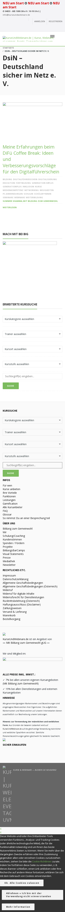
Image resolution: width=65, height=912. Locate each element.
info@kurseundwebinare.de (16, 14)
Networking (31, 190)
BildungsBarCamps (14, 550)
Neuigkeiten (47, 190)
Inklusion (28, 186)
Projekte (8, 546)
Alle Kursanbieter (12, 507)
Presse (7, 557)
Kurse (38, 186)
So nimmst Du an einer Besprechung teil (26, 518)
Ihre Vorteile (10, 492)
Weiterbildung (34, 197)
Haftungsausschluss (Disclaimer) (22, 604)
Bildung (7, 179)
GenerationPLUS (12, 186)
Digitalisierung (47, 179)
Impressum (9, 575)
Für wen (7, 485)
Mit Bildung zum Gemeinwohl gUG (26, 642)
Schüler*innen (42, 193)
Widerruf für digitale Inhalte (18, 593)
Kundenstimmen (12, 539)
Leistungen (9, 500)
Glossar (7, 514)
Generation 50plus (42, 183)
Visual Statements (13, 554)
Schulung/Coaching (14, 536)
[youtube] (34, 28)
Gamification (10, 503)
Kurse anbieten (11, 489)
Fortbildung (23, 183)
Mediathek (9, 561)
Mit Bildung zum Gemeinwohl (40, 201)
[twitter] (54, 28)
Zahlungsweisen (12, 608)
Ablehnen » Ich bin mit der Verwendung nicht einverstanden (28, 895)
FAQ (5, 511)
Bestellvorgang (11, 619)
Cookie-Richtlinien (42, 861)
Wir (4, 532)
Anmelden (39, 21)
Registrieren (55, 21)
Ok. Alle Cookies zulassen (21, 882)
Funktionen (9, 496)
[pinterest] (60, 28)
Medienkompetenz (13, 190)
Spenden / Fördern (13, 543)
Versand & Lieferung (15, 611)
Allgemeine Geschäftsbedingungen (23, 582)
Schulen (28, 193)
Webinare (19, 197)
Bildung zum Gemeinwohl (17, 528)
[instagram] (40, 28)
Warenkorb (9, 615)
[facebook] (47, 28)
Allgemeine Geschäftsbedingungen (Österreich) (30, 586)
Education (9, 183)
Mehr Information (18, 906)
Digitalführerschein (25, 179)
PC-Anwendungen (13, 193)
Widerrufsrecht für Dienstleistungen (23, 597)
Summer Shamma (12, 201)
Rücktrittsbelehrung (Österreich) (21, 601)
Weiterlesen (10, 207)
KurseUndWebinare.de (16, 639)
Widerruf (8, 590)
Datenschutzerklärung (15, 579)
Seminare (8, 197)
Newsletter (9, 565)
